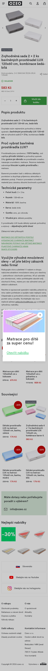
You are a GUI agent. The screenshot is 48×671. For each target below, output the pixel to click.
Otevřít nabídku (18, 353)
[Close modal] (40, 315)
